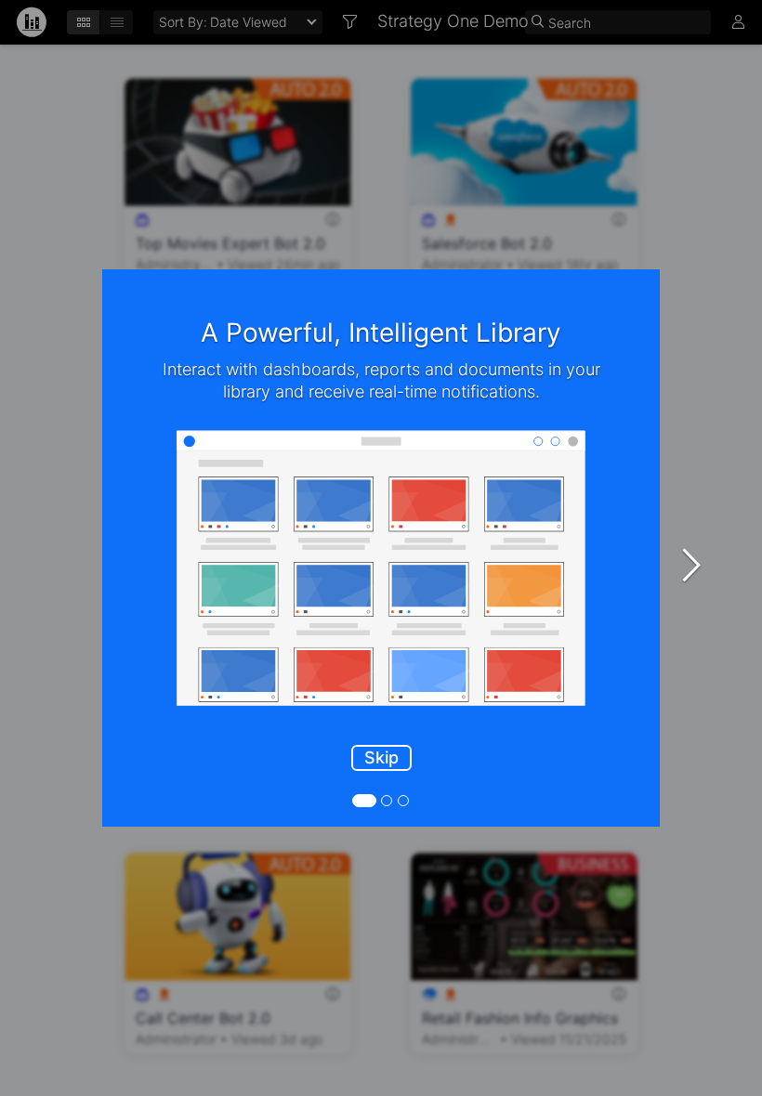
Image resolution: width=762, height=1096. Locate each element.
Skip (381, 757)
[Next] (691, 564)
